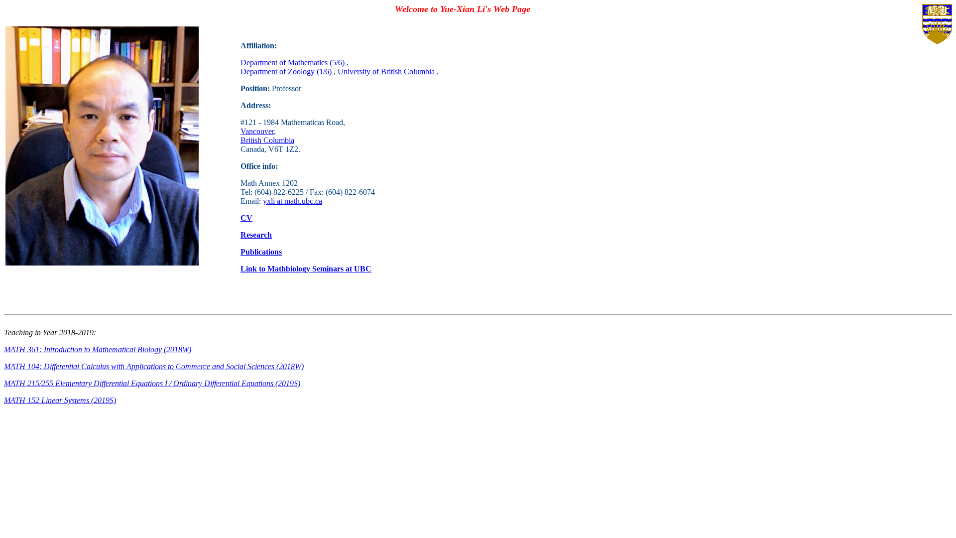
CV (246, 218)
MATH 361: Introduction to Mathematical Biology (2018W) (97, 349)
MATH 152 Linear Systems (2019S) (60, 400)
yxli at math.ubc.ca (292, 201)
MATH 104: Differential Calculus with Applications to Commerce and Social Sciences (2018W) (154, 366)
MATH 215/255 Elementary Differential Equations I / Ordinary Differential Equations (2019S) (152, 383)
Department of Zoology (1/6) (287, 71)
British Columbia (267, 140)
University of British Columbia (387, 71)
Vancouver (257, 131)
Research (256, 235)
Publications (261, 252)
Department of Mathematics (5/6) (293, 62)
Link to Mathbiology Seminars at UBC (305, 269)
